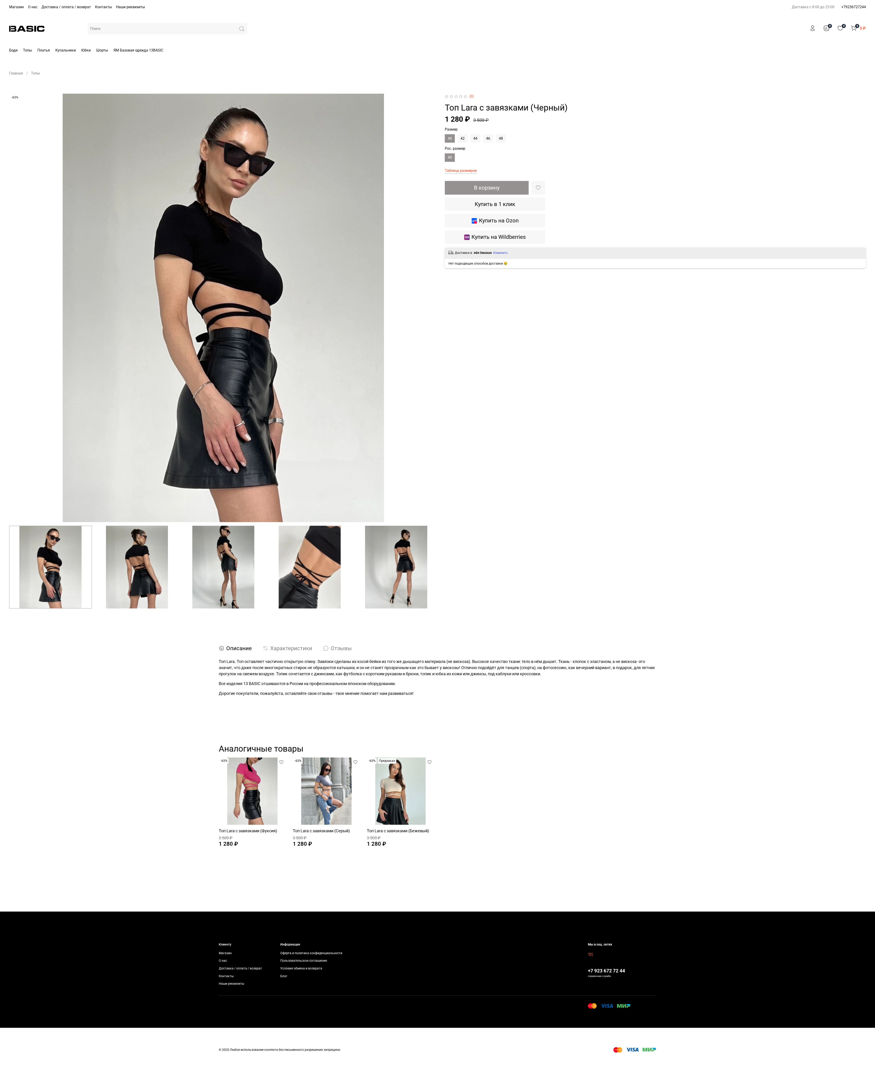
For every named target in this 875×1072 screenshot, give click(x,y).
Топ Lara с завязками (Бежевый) (398, 830)
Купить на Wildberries (498, 237)
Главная (16, 73)
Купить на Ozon (499, 220)
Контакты (103, 7)
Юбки (86, 50)
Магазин (16, 7)
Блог (283, 976)
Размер (451, 129)
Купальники (65, 50)
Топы (27, 50)
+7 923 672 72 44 (606, 971)
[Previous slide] (16, 307)
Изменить (500, 253)
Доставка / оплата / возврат (66, 7)
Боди (13, 50)
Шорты (102, 50)
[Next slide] (430, 307)
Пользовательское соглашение (303, 961)
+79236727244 (853, 7)
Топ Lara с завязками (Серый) (321, 830)
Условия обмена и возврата (301, 968)
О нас (32, 7)
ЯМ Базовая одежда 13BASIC (138, 50)
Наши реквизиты (130, 7)
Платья (43, 50)
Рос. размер (455, 148)
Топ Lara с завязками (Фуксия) (248, 830)
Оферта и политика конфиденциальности (311, 953)
